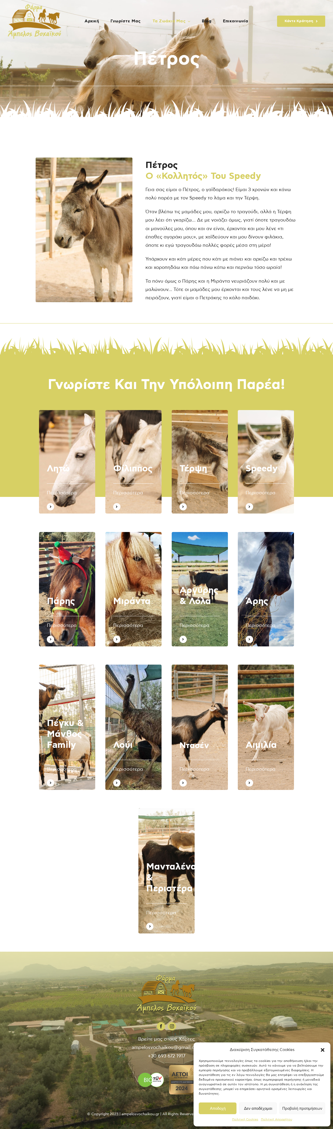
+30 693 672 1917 (166, 1056)
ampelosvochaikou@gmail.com (166, 1047)
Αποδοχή (218, 1108)
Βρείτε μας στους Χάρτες (166, 1039)
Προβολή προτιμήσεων (302, 1108)
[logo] (34, 6)
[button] (322, 1050)
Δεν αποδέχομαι (258, 1108)
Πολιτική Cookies (245, 1119)
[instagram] (172, 1026)
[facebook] (161, 1026)
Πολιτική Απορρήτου (276, 1119)
